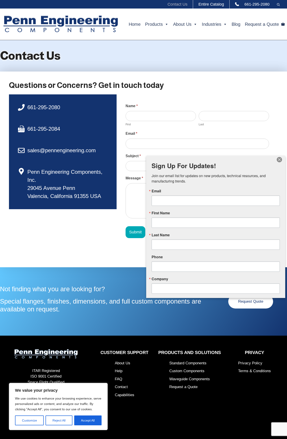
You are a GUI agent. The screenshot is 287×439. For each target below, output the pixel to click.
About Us (182, 24)
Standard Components (188, 363)
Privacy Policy (250, 363)
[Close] (279, 159)
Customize (29, 420)
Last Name (161, 235)
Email (131, 133)
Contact (121, 387)
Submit (135, 232)
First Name (161, 213)
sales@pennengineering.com (61, 150)
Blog (236, 24)
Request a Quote (262, 24)
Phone (157, 257)
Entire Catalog (211, 4)
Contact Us (177, 4)
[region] (58, 406)
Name (132, 106)
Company (160, 279)
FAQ (118, 379)
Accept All (88, 420)
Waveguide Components (189, 379)
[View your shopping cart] (283, 24)
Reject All (58, 420)
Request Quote (250, 301)
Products (154, 24)
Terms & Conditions (254, 371)
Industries (211, 24)
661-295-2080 (257, 4)
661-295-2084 (43, 129)
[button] (278, 4)
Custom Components (186, 371)
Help (118, 371)
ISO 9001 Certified (45, 376)
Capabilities (124, 395)
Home (135, 24)
